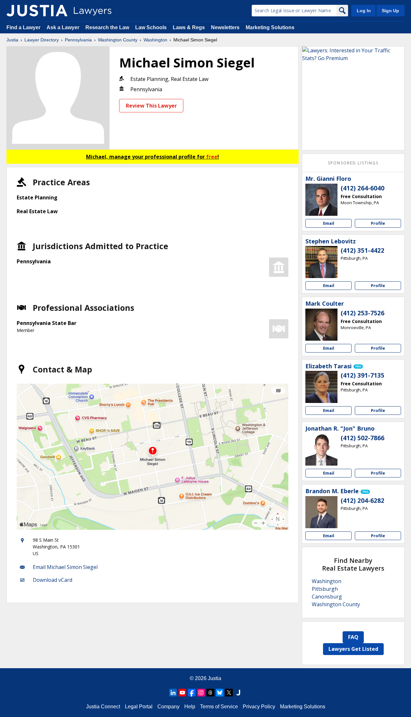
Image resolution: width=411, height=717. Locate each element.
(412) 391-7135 (362, 375)
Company (168, 706)
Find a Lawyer (23, 27)
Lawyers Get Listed (353, 648)
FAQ (353, 637)
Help (189, 706)
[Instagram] (201, 692)
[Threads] (210, 692)
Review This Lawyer (151, 105)
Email (328, 223)
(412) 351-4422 (362, 250)
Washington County (117, 39)
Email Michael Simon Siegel (65, 567)
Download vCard (52, 579)
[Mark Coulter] (321, 325)
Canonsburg (327, 596)
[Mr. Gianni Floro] (321, 200)
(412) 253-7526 (362, 313)
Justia (12, 39)
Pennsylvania (78, 39)
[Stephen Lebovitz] (321, 262)
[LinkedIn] (173, 692)
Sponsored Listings (353, 163)
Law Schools (151, 27)
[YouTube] (182, 692)
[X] (229, 692)
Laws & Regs (189, 27)
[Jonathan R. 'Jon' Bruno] (321, 449)
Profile (378, 223)
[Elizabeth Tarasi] (321, 387)
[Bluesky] (219, 692)
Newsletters (225, 27)
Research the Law (107, 27)
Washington (155, 39)
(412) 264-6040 (362, 188)
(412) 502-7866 (362, 438)
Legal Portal (139, 706)
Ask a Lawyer (64, 27)
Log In (364, 10)
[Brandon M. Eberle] (321, 512)
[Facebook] (192, 692)
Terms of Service (219, 706)
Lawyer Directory (41, 39)
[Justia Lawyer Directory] (36, 10)
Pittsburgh (325, 588)
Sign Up (390, 10)
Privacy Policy (259, 706)
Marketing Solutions (270, 27)
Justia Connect (103, 706)
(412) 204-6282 (362, 500)
